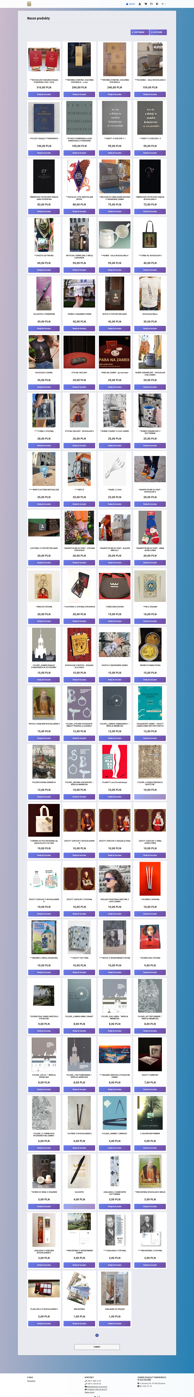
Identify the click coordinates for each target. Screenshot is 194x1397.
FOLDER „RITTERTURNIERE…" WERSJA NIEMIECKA (150, 1017)
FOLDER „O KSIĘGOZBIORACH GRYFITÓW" (150, 783)
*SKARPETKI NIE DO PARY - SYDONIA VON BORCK (79, 549)
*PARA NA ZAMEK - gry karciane (114, 373)
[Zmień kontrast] (157, 3)
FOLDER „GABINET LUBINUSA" (114, 1133)
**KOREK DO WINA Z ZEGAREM (44, 1192)
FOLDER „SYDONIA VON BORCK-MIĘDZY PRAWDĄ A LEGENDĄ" (79, 725)
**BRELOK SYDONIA (44, 607)
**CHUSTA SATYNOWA (44, 256)
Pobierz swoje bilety (97, 1389)
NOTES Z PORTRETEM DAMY (115, 314)
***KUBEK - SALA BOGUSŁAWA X (114, 256)
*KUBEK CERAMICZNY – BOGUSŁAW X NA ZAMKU (150, 374)
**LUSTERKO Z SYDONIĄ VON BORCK (79, 607)
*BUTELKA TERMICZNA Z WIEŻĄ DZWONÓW (79, 257)
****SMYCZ (79, 490)
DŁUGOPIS (79, 1192)
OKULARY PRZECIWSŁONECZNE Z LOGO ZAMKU (114, 900)
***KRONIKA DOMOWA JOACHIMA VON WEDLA (114, 81)
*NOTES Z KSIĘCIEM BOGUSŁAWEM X (44, 724)
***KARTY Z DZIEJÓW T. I (114, 138)
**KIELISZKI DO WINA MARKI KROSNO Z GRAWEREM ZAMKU (114, 198)
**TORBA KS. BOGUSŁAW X (150, 256)
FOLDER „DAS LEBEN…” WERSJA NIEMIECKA (114, 1017)
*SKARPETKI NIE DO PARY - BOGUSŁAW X (150, 491)
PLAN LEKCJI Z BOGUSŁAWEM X (44, 1309)
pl (163, 4)
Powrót (97, 1347)
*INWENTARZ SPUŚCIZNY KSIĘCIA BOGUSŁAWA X (150, 198)
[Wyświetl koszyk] (146, 3)
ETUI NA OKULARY (79, 373)
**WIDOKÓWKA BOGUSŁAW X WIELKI (150, 1192)
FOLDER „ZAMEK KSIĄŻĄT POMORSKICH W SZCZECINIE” (44, 666)
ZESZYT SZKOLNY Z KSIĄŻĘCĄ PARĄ (114, 841)
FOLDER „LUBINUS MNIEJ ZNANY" (79, 1016)
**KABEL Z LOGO (115, 490)
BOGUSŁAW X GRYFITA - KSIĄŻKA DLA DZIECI (79, 666)
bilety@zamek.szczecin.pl (97, 1387)
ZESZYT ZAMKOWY (150, 1075)
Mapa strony (90, 1392)
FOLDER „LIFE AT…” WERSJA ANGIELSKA (44, 1076)
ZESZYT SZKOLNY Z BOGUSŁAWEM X (79, 842)
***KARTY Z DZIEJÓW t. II (150, 138)
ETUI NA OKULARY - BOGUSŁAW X (79, 431)
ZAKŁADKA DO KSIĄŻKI (115, 1309)
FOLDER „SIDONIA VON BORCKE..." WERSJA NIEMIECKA (79, 783)
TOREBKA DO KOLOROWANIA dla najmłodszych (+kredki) (44, 842)
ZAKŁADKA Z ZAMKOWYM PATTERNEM (115, 1193)
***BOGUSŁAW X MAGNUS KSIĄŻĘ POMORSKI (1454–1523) (44, 81)
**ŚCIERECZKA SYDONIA (150, 958)
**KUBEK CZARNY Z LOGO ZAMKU (114, 431)
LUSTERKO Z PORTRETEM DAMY (44, 548)
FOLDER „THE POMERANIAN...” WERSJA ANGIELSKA (79, 1076)
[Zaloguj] (140, 3)
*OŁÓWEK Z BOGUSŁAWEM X (79, 1133)
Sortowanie (139, 32)
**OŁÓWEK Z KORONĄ (150, 899)
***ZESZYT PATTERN (79, 958)
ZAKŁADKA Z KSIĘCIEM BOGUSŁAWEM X (44, 1252)
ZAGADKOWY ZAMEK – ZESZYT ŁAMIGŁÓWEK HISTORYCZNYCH (150, 725)
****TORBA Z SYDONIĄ (44, 431)
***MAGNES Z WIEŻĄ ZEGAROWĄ (44, 958)
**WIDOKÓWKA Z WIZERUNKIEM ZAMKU (79, 1252)
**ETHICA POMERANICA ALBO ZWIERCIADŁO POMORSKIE (79, 139)
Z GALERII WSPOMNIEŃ (150, 1133)
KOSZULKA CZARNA (44, 373)
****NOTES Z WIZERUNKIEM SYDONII (114, 958)
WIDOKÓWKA (79, 1309)
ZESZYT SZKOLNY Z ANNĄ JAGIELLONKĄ (150, 842)
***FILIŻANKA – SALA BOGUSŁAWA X (150, 80)
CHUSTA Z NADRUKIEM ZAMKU (114, 665)
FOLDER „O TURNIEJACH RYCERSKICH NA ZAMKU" (44, 1134)
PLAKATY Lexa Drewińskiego (114, 782)
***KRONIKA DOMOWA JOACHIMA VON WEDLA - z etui (79, 81)
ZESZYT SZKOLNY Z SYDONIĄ (79, 899)
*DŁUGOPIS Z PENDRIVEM (44, 314)
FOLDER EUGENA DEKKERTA (44, 782)
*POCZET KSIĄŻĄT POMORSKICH (44, 138)
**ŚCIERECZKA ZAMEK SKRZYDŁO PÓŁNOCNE (44, 1017)
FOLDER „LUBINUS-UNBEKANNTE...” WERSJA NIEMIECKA (115, 725)
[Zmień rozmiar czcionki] (151, 3)
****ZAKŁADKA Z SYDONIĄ (115, 1251)
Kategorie (158, 32)
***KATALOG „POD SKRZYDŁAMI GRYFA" (79, 198)
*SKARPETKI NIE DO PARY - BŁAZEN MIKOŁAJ (115, 549)
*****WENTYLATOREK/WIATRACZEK (44, 490)
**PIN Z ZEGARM (150, 607)
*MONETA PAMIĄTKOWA (150, 665)
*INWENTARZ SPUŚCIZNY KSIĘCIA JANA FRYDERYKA (44, 198)
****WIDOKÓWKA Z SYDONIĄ (150, 1251)
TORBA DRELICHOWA (115, 607)
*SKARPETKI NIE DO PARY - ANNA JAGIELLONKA (150, 549)
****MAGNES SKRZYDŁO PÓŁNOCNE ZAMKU (114, 1076)
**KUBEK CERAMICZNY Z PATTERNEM (150, 432)
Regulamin (31, 1381)
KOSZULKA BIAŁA (150, 314)
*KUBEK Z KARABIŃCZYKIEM (79, 314)
